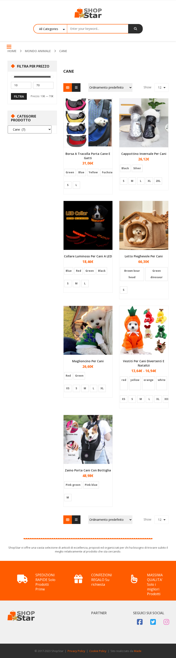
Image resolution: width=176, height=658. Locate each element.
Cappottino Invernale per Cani (143, 154)
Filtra (19, 96)
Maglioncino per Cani (88, 361)
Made (137, 651)
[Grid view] (67, 87)
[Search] (135, 28)
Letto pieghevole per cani (144, 256)
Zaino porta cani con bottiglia (88, 470)
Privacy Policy (76, 651)
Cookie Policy (97, 651)
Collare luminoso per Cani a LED (88, 256)
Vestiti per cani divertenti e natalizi (143, 363)
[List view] (76, 87)
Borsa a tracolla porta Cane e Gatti (87, 156)
